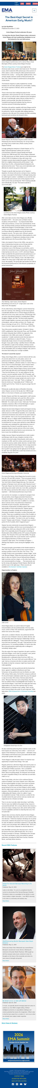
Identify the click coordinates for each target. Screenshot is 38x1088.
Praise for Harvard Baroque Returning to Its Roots (17, 884)
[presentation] (19, 865)
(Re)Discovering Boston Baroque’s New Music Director (18, 942)
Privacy (27, 1070)
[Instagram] (17, 1084)
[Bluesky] (25, 1084)
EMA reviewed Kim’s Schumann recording (21, 691)
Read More (6, 901)
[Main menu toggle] (34, 10)
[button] (22, 4)
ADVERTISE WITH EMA (19, 1078)
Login (16, 2)
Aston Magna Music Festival (12, 67)
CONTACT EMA (19, 1076)
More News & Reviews (9, 1023)
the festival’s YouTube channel (17, 567)
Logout (17, 4)
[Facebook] (13, 1084)
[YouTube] (21, 1084)
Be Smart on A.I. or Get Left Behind (14, 1001)
